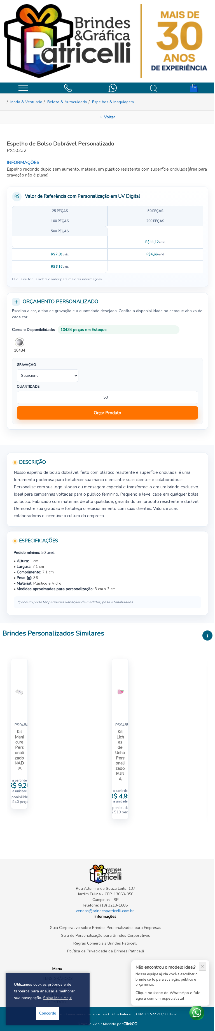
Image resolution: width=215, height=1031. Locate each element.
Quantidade (28, 386)
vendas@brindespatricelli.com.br (105, 911)
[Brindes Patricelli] (105, 874)
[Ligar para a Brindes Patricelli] (68, 87)
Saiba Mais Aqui (57, 998)
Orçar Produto (107, 413)
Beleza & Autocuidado (67, 102)
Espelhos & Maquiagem (113, 102)
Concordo (47, 1013)
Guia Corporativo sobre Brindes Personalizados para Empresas (105, 927)
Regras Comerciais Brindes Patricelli (105, 943)
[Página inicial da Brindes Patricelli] (107, 41)
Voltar (109, 117)
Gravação (26, 365)
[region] (107, 239)
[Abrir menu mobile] (23, 87)
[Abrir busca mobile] (153, 88)
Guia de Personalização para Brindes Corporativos (105, 935)
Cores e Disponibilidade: (33, 329)
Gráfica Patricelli (121, 1014)
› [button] (207, 635)
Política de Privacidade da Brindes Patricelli (105, 951)
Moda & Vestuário (26, 102)
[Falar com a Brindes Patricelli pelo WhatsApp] (113, 87)
